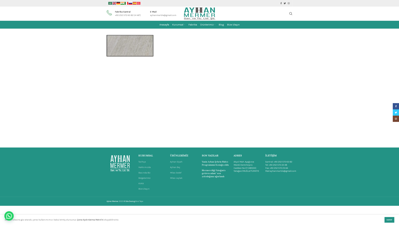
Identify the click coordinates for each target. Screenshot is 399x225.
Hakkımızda (144, 167)
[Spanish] (135, 3)
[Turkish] (139, 3)
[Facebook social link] (281, 3)
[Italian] (127, 3)
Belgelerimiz (144, 178)
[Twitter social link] (285, 3)
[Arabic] (110, 3)
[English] (114, 3)
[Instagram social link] (289, 3)
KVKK (141, 183)
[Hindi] (122, 3)
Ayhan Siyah (176, 161)
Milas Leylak (176, 178)
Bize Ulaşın (143, 189)
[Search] (291, 13)
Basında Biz (144, 172)
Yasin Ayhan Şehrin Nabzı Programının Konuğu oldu (215, 163)
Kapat (389, 220)
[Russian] (131, 3)
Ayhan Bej (175, 167)
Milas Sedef (175, 172)
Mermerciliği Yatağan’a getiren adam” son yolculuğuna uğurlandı (213, 173)
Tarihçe (142, 161)
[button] (9, 216)
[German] (118, 3)
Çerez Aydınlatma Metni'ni (90, 219)
